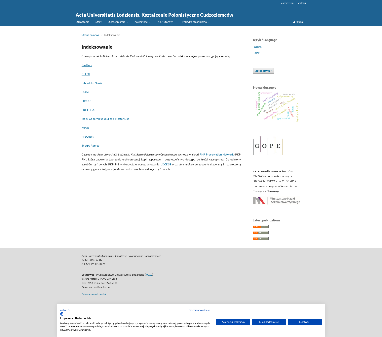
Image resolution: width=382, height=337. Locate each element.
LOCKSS (166, 164)
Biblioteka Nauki (92, 83)
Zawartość (141, 21)
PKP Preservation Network (217, 154)
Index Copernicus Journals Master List (105, 118)
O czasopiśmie (117, 21)
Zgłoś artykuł (263, 70)
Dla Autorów (165, 21)
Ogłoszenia (82, 21)
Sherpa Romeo (90, 145)
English (257, 46)
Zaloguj (302, 3)
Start (98, 21)
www (149, 274)
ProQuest (88, 136)
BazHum (87, 65)
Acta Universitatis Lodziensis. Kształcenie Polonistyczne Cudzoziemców (154, 15)
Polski (256, 52)
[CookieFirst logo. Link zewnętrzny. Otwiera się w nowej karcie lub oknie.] (61, 314)
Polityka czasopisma (194, 21)
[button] (65, 310)
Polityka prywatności (199, 309)
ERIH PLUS (88, 109)
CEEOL (86, 74)
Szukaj (299, 21)
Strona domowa (90, 35)
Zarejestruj (287, 3)
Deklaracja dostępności (94, 294)
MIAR (85, 127)
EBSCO (86, 100)
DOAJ (85, 92)
